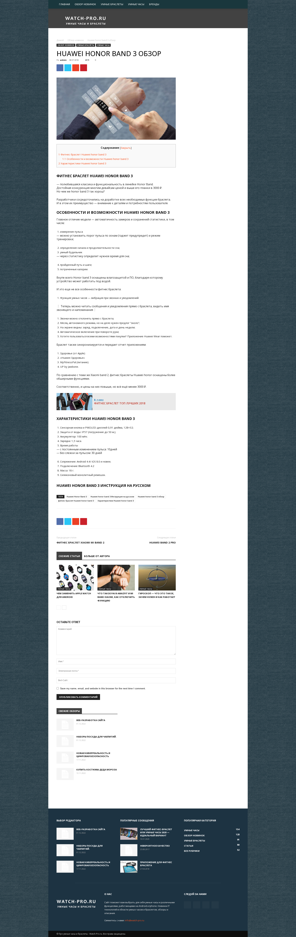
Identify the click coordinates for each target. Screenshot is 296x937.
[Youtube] (215, 904)
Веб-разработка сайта (90, 720)
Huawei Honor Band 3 (77, 496)
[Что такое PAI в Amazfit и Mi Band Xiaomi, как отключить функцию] (116, 577)
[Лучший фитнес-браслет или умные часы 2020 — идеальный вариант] (128, 834)
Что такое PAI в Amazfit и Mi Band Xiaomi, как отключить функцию (116, 597)
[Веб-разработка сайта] (65, 725)
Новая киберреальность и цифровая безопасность (93, 755)
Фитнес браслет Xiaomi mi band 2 (80, 542)
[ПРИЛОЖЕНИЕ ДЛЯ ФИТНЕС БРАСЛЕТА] (128, 867)
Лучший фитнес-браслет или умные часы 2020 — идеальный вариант (156, 832)
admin (63, 60)
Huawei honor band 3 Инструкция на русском (112, 496)
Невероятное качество (155, 845)
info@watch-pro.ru (134, 920)
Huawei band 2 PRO (162, 542)
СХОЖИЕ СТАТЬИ (69, 556)
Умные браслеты (112, 4)
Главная (64, 4)
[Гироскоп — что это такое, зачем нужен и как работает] (157, 577)
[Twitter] (196, 904)
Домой (60, 40)
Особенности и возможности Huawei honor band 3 (95, 159)
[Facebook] (187, 904)
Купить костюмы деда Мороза (96, 769)
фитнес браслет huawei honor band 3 (76, 500)
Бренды (154, 4)
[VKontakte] (205, 904)
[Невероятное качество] (128, 850)
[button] (235, 4)
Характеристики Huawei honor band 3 (82, 163)
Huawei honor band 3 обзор (151, 496)
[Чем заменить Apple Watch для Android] (75, 577)
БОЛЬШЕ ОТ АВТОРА (97, 556)
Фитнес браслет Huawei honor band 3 (82, 154)
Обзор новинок (85, 4)
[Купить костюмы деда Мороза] (65, 774)
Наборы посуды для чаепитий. (96, 736)
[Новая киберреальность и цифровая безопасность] (65, 758)
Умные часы (136, 4)
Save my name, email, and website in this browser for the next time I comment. (103, 688)
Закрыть (126, 147)
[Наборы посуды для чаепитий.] (65, 741)
